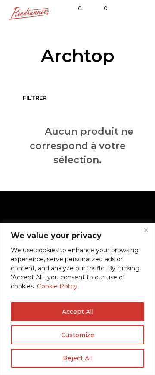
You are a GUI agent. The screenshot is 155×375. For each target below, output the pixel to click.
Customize (77, 335)
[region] (77, 299)
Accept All (77, 312)
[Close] (146, 230)
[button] (74, 8)
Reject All (78, 358)
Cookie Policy (57, 286)
